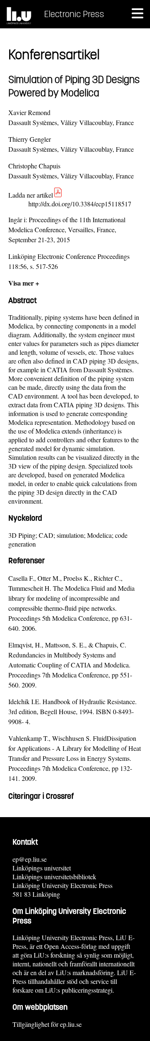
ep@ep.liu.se (29, 859)
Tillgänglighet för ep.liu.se (47, 1024)
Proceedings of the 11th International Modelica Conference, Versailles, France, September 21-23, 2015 (66, 229)
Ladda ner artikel (30, 195)
